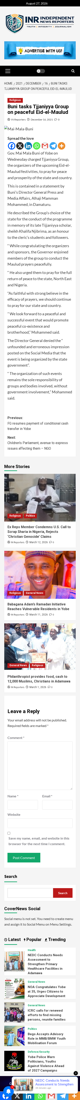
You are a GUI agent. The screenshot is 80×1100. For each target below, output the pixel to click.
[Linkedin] (28, 146)
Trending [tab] (56, 939)
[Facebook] (11, 146)
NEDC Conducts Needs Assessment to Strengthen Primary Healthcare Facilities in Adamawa (45, 964)
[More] (61, 146)
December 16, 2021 (42, 119)
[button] (7, 71)
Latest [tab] (14, 939)
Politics (30, 515)
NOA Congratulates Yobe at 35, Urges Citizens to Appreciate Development (47, 991)
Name (12, 796)
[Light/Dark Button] (40, 71)
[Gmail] (45, 146)
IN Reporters (18, 119)
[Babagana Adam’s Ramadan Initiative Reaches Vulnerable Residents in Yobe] (40, 575)
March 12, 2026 (38, 542)
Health (32, 950)
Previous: (37, 423)
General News (34, 593)
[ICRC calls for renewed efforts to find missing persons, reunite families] (14, 1012)
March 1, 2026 (37, 687)
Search (10, 877)
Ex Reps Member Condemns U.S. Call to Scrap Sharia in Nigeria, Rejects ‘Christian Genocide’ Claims (39, 532)
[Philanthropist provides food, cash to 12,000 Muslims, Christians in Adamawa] (40, 647)
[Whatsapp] (36, 146)
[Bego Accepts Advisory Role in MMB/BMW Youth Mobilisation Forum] (14, 1035)
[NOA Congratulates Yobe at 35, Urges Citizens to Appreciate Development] (14, 988)
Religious (15, 100)
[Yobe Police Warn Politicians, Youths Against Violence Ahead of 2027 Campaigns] (14, 1060)
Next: (37, 443)
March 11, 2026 (38, 614)
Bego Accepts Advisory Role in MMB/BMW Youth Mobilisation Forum (47, 1038)
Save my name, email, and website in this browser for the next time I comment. (39, 841)
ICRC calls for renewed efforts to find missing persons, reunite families (46, 1015)
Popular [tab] (33, 939)
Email (47, 796)
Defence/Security (38, 1051)
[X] (20, 146)
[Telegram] (53, 146)
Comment (15, 738)
